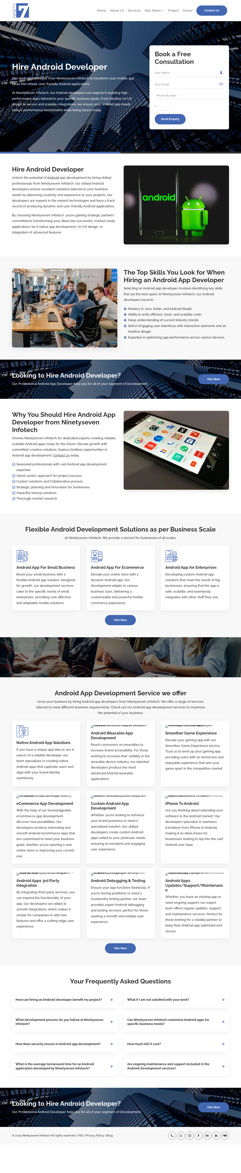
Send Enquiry (170, 119)
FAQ (80, 1135)
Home (101, 10)
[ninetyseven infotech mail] (181, 1136)
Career (188, 10)
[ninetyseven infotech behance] (207, 1136)
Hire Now (213, 379)
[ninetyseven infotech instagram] (190, 1136)
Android (53, 177)
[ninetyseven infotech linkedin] (216, 1136)
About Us (117, 10)
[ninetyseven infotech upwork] (225, 1136)
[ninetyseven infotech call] (172, 1136)
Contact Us (211, 10)
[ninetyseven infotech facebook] (199, 1136)
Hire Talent (153, 10)
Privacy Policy (94, 1135)
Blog (109, 1135)
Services (134, 10)
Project (173, 10)
